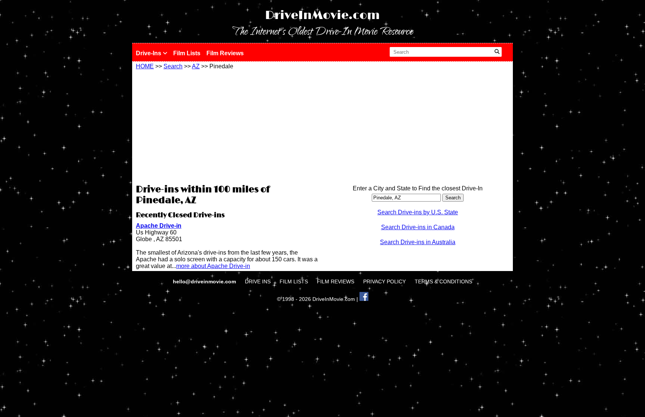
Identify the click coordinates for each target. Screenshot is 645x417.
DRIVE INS (258, 281)
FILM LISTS (294, 281)
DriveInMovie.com (322, 15)
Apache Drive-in (158, 225)
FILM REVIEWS (335, 281)
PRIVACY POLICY (384, 281)
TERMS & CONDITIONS (443, 281)
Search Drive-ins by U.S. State (417, 212)
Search (173, 66)
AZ (196, 66)
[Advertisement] (227, 126)
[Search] (497, 52)
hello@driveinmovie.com (205, 281)
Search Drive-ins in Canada (418, 227)
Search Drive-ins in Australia (417, 242)
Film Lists (186, 53)
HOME (145, 66)
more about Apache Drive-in (213, 266)
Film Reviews (225, 53)
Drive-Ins (149, 53)
